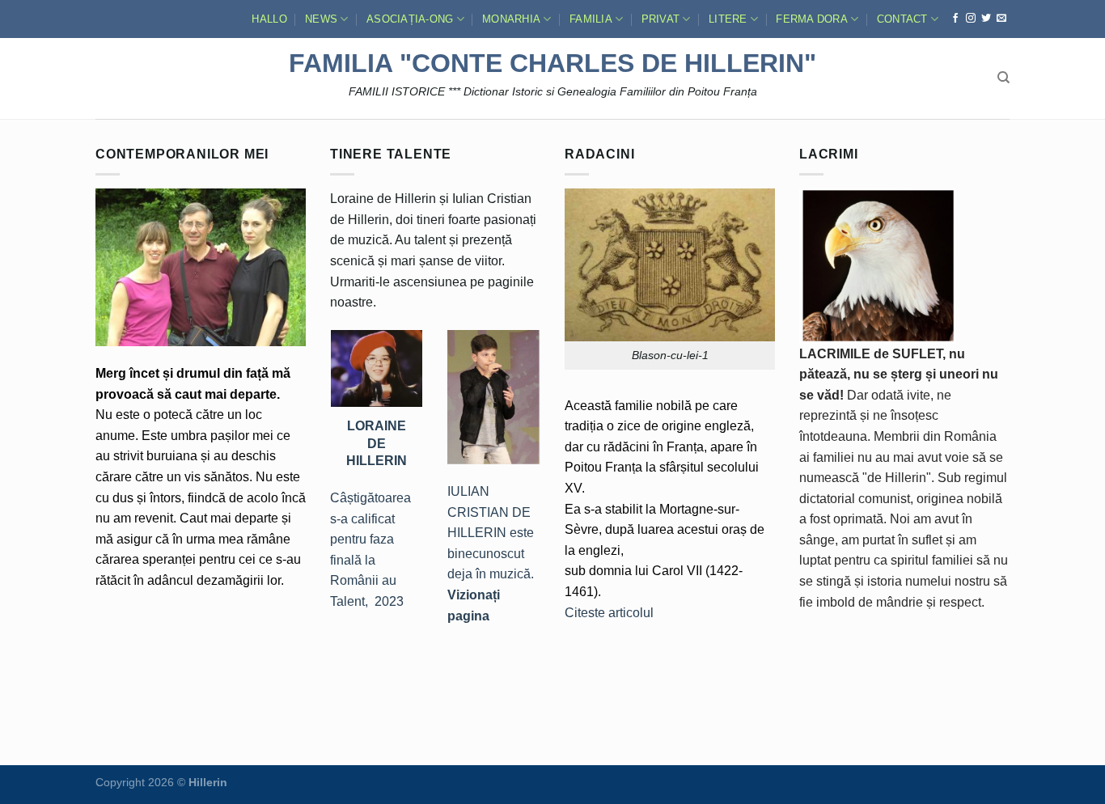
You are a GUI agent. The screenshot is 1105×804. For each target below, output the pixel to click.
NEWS (321, 19)
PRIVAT (660, 19)
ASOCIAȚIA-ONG (409, 19)
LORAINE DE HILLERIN (376, 442)
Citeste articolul (609, 613)
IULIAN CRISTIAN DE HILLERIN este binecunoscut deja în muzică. (490, 554)
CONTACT (902, 19)
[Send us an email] (1001, 18)
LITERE (728, 19)
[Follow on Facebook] (955, 18)
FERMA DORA (812, 19)
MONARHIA (511, 19)
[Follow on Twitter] (986, 18)
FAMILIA (590, 19)
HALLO (269, 19)
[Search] (1003, 77)
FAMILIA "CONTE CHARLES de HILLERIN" (552, 63)
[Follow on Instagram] (971, 18)
